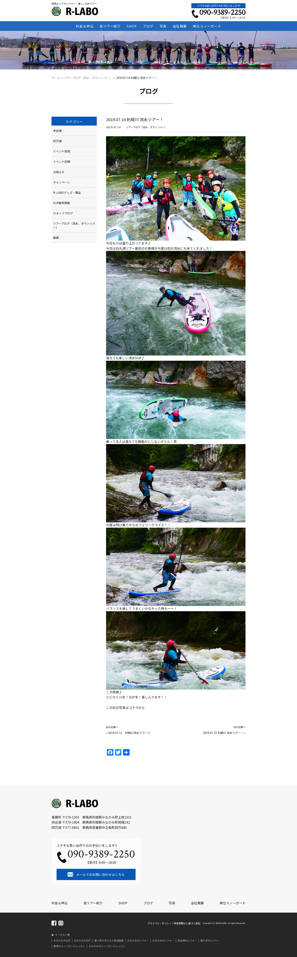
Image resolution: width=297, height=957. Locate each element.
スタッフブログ (63, 213)
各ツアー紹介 (110, 26)
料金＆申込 (85, 26)
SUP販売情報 (61, 203)
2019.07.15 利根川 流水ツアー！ (223, 733)
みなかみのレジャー (138, 940)
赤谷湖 (57, 131)
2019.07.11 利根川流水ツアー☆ (129, 733)
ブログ (148, 26)
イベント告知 (61, 151)
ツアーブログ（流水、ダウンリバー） (146, 127)
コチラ (133, 707)
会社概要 (180, 26)
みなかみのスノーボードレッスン (107, 946)
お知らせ (58, 172)
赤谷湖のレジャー (187, 940)
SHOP (132, 26)
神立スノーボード (207, 26)
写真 (163, 26)
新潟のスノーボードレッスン (69, 946)
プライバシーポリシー (159, 923)
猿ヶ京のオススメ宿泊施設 (108, 940)
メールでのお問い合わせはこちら (100, 874)
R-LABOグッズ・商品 (67, 193)
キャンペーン (61, 182)
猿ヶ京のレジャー (210, 940)
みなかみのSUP (62, 940)
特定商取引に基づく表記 (187, 923)
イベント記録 (61, 161)
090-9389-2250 (222, 12)
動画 (56, 238)
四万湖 (57, 141)
